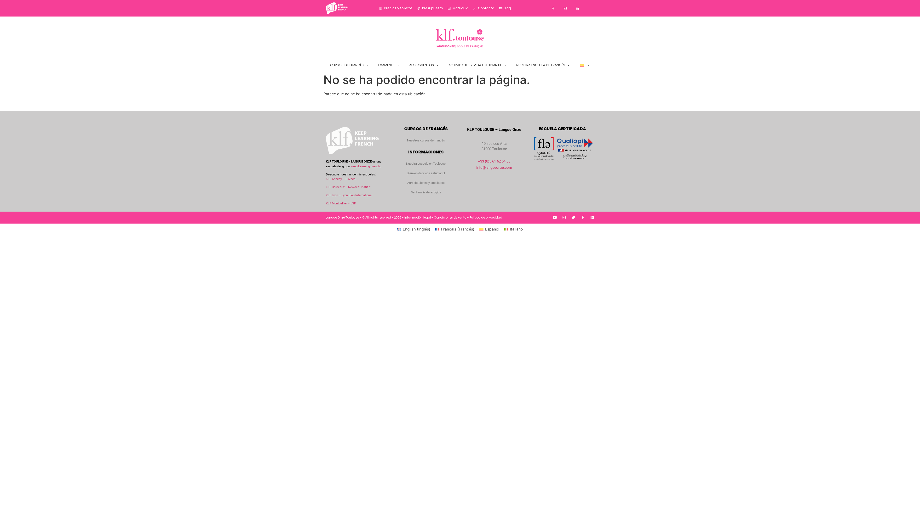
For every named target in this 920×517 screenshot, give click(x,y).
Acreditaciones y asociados (426, 183)
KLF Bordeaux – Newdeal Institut (348, 187)
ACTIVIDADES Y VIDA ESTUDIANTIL (475, 65)
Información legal (417, 217)
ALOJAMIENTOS (421, 65)
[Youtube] (555, 217)
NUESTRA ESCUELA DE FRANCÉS (540, 65)
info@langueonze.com (494, 167)
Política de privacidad (486, 217)
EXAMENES (386, 65)
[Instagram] (564, 217)
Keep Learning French (365, 166)
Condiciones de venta (450, 217)
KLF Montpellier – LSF (341, 203)
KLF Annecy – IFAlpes (341, 179)
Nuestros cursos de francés (426, 140)
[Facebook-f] (583, 217)
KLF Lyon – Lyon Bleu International (349, 195)
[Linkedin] (592, 217)
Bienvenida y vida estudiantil (426, 173)
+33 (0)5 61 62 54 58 (494, 161)
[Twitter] (573, 217)
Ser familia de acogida (426, 192)
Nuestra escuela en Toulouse (426, 163)
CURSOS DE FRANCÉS (347, 65)
